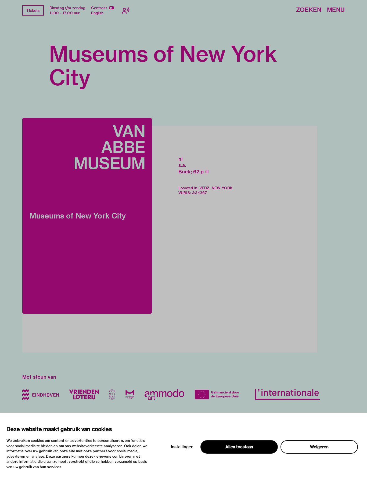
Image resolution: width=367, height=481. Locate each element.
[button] (87, 216)
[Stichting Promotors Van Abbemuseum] (112, 394)
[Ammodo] (164, 394)
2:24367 (199, 192)
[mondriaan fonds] (130, 394)
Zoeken (308, 10)
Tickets (32, 10)
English (97, 12)
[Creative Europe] (219, 394)
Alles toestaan (239, 447)
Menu (336, 10)
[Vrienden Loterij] (84, 394)
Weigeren (319, 447)
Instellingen (182, 447)
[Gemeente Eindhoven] (40, 394)
